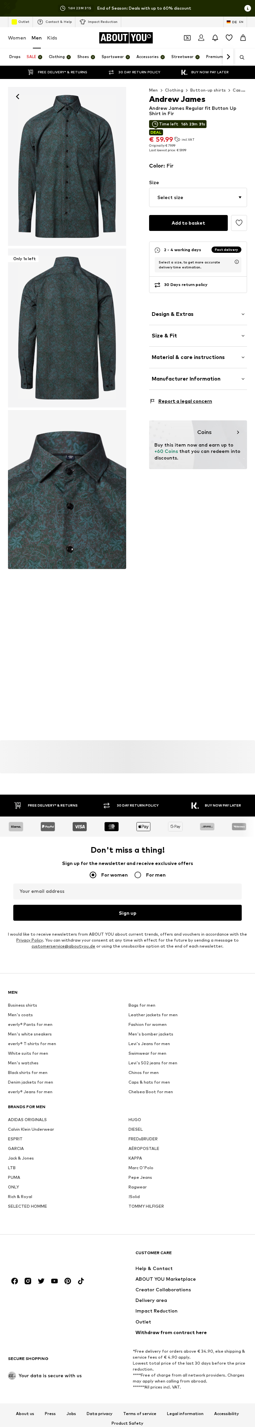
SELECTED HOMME (27, 1206)
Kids (52, 37)
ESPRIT (15, 1139)
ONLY (13, 1187)
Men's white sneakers (30, 1034)
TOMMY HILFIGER (146, 1206)
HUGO (134, 1119)
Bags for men (141, 1005)
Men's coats (20, 1015)
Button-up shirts (208, 90)
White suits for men (28, 1053)
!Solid (134, 1196)
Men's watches (23, 1063)
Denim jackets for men (30, 1082)
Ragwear (137, 1187)
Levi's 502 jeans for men (152, 1063)
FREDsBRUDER (143, 1139)
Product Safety (127, 1423)
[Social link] (15, 1281)
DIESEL (135, 1129)
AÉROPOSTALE (143, 1148)
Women (17, 37)
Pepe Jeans (140, 1177)
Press (50, 1413)
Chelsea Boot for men (150, 1092)
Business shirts (22, 1005)
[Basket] (243, 38)
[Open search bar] (239, 57)
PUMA (14, 1177)
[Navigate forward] (228, 57)
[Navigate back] (17, 96)
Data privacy (100, 1413)
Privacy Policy (29, 940)
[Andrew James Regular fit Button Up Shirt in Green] (67, 489)
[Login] (201, 38)
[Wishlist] (229, 38)
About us (25, 1413)
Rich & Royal (20, 1196)
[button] (198, 197)
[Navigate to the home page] (44, 1256)
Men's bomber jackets (150, 1034)
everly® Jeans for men (30, 1092)
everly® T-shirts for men (32, 1043)
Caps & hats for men (149, 1082)
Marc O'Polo (140, 1168)
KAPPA (135, 1158)
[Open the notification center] (215, 37)
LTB (12, 1168)
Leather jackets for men (153, 1015)
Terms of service (139, 1413)
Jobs (71, 1413)
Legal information (185, 1413)
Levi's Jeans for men (149, 1043)
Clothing (174, 90)
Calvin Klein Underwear (31, 1129)
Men (37, 37)
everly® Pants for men (30, 1024)
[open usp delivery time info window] (237, 262)
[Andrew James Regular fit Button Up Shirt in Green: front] (67, 166)
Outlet (23, 22)
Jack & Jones (21, 1158)
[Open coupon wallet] (187, 38)
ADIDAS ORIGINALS (27, 1119)
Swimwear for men (147, 1053)
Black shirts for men (27, 1072)
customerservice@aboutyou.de (63, 946)
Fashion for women (147, 1024)
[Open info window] (247, 8)
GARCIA (16, 1148)
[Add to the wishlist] (239, 223)
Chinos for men (143, 1072)
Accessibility (226, 1413)
